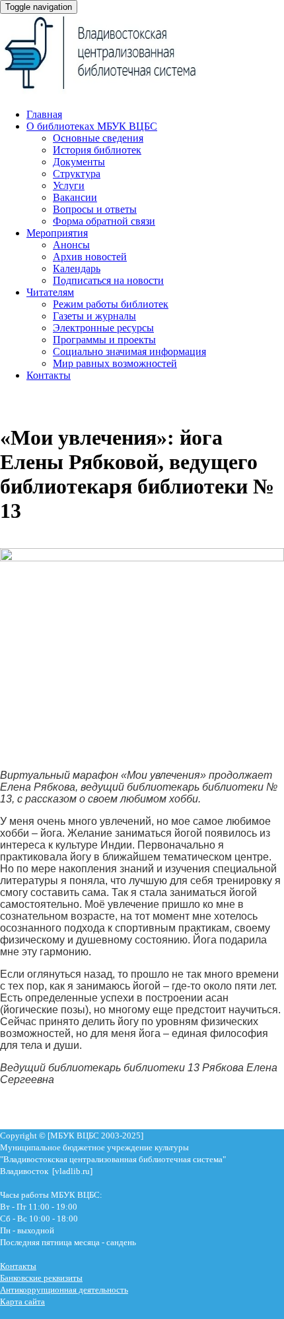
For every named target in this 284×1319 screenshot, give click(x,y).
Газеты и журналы (94, 316)
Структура (76, 173)
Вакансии (75, 197)
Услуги (69, 185)
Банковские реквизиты (41, 1278)
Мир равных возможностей (115, 363)
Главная (44, 114)
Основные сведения (98, 138)
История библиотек (97, 149)
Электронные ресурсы (103, 327)
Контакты (48, 375)
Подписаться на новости (108, 280)
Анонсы (71, 244)
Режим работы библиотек (110, 304)
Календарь (76, 268)
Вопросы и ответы (95, 209)
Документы (79, 161)
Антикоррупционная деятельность (64, 1290)
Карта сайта (22, 1301)
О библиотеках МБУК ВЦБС (91, 126)
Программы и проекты (104, 339)
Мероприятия (57, 233)
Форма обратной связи (104, 221)
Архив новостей (90, 256)
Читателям (50, 292)
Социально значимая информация (129, 351)
